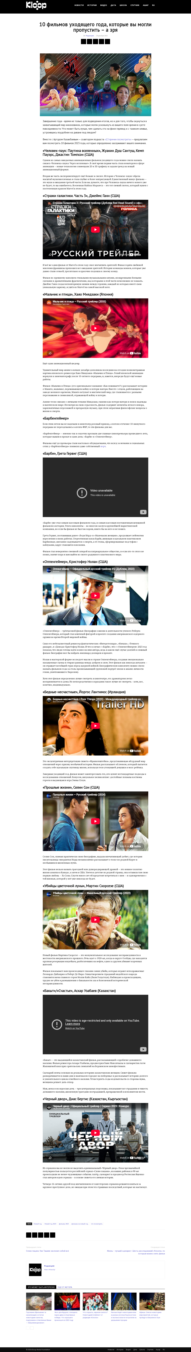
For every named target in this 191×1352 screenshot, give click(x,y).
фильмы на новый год (79, 1224)
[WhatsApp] (107, 41)
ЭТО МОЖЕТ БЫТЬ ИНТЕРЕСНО (41, 1287)
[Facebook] (83, 41)
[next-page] (32, 1328)
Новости (79, 5)
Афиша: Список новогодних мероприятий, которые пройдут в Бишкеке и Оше (150, 1315)
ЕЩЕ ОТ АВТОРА (65, 1287)
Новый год (38, 1224)
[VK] (95, 41)
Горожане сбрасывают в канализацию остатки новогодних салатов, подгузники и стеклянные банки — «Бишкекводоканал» (38, 1317)
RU (153, 5)
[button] (162, 5)
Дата (113, 5)
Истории (92, 5)
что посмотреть (97, 1224)
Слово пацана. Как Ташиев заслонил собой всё (47, 1251)
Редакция (90, 36)
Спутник (134, 5)
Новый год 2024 (50, 1224)
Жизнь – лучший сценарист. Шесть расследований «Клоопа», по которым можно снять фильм (136, 1252)
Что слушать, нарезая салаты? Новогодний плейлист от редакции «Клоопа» (95, 1315)
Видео (103, 5)
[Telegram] (101, 41)
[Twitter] (89, 41)
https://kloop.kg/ (49, 1269)
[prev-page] (27, 1328)
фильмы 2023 (64, 1224)
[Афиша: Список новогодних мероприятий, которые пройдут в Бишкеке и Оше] (152, 1301)
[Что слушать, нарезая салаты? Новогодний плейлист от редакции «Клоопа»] (95, 1301)
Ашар (146, 5)
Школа (123, 5)
